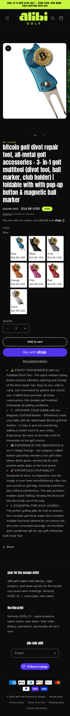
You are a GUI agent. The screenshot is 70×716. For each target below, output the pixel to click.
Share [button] (10, 546)
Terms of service (36, 702)
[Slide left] (27, 135)
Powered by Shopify (35, 697)
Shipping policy (56, 702)
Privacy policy (17, 702)
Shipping (7, 214)
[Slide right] (43, 135)
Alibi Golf (19, 697)
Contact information (37, 708)
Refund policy (56, 697)
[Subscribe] (54, 653)
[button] (7, 18)
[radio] (18, 248)
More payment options (35, 361)
